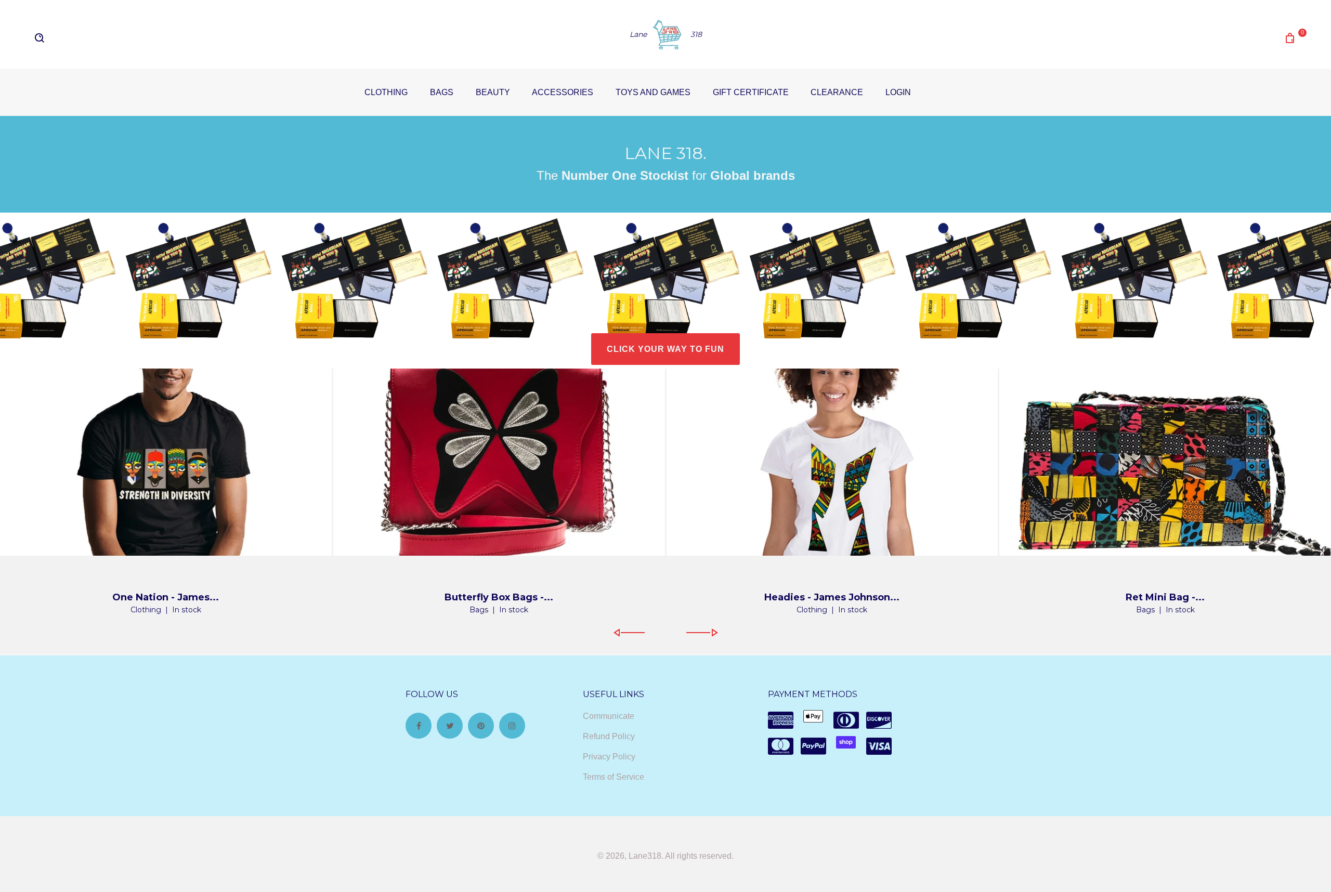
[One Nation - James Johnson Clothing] (166, 462)
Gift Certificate (751, 92)
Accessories (562, 92)
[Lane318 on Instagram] (512, 726)
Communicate (608, 716)
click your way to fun (665, 349)
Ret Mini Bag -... (1165, 597)
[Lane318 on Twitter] (450, 726)
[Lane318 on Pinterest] (481, 726)
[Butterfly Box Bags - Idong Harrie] (499, 462)
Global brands (752, 175)
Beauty (493, 92)
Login (898, 92)
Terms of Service (613, 776)
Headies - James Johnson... (831, 597)
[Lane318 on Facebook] (419, 726)
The (547, 175)
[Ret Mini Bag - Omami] (1165, 462)
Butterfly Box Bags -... (499, 597)
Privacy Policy (609, 756)
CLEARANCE (837, 92)
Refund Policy (609, 736)
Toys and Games (653, 92)
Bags (441, 92)
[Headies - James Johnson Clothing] (832, 462)
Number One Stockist (623, 175)
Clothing (386, 92)
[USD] (76, 44)
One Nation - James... (165, 597)
